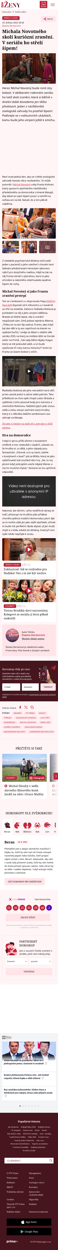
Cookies (10, 1199)
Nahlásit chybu (13, 1211)
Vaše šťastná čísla (42, 899)
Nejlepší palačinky (38, 1147)
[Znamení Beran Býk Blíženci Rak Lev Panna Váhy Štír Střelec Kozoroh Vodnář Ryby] (30, 687)
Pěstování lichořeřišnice (20, 1144)
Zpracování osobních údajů (36, 1193)
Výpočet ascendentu (40, 1144)
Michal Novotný (21, 184)
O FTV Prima (12, 1173)
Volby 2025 (32, 1137)
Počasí (44, 1130)
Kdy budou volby (14, 1134)
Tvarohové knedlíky (21, 1147)
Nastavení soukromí (38, 1211)
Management (35, 1173)
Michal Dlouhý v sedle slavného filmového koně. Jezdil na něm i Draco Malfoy (24, 790)
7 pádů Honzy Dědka (17, 1137)
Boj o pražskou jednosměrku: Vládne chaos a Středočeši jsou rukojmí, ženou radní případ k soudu (28, 1091)
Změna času (28, 1130)
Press (31, 1178)
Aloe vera (40, 1140)
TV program (16, 1130)
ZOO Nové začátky (30, 1134)
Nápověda (33, 1199)
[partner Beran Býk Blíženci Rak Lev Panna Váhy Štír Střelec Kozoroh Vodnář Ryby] (40, 961)
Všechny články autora (33, 638)
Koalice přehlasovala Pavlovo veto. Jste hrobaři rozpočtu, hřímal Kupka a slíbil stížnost (26, 1076)
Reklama (11, 1182)
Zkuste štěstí (28, 917)
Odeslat (48, 687)
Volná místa (12, 1178)
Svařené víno (43, 1137)
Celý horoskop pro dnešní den (24, 881)
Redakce (33, 1204)
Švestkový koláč (29, 1150)
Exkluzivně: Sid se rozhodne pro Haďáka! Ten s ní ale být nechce (25, 571)
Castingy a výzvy (36, 1182)
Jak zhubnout (13, 1127)
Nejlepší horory (44, 1127)
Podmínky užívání (15, 1191)
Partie (37, 1130)
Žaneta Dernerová (11, 25)
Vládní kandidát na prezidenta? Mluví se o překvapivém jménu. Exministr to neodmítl (24, 1062)
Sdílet (47, 20)
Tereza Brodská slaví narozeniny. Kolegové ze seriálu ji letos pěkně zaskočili (26, 614)
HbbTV (10, 1187)
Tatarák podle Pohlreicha (24, 1140)
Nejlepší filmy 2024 (28, 1127)
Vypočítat (29, 971)
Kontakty (33, 1187)
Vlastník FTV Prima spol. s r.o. (16, 1205)
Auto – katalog (45, 1134)
